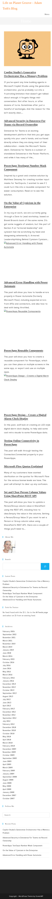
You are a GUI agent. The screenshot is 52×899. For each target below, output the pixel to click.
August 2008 (8, 780)
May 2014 (7, 672)
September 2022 (9, 634)
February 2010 (9, 746)
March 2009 (8, 768)
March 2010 (8, 743)
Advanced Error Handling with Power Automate (26, 284)
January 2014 (8, 681)
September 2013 (10, 693)
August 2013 (8, 696)
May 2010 (7, 737)
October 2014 (8, 662)
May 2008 (7, 786)
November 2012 (9, 715)
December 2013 (9, 684)
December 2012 (9, 712)
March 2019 (7, 647)
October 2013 (8, 690)
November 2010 (9, 730)
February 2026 (9, 631)
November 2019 (9, 644)
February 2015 (9, 659)
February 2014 (9, 678)
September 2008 (10, 777)
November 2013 (9, 687)
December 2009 (9, 749)
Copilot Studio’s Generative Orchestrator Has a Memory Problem (25, 74)
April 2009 (7, 764)
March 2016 (7, 656)
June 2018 (7, 653)
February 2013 (9, 709)
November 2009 (9, 752)
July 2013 (7, 699)
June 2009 (7, 761)
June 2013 (7, 703)
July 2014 (7, 665)
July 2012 (6, 721)
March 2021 (7, 641)
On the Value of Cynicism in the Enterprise (22, 204)
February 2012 (9, 724)
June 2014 (7, 668)
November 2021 (9, 638)
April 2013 (7, 706)
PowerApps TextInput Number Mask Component (25, 167)
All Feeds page (42, 612)
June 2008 (7, 783)
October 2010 (8, 734)
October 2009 (8, 755)
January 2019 (8, 650)
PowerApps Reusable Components (23, 350)
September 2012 (9, 718)
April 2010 (7, 740)
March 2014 (7, 675)
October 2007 (9, 799)
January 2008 (8, 792)
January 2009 (8, 774)
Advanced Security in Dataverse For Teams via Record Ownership (24, 122)
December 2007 (9, 795)
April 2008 (7, 789)
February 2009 (9, 771)
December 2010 (9, 727)
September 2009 (10, 758)
